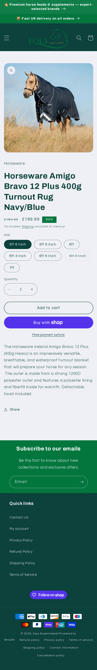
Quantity (11, 279)
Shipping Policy (22, 563)
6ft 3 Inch (17, 256)
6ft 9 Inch (80, 257)
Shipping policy (34, 647)
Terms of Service (23, 574)
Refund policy (29, 639)
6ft (71, 244)
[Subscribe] (81, 482)
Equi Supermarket (45, 633)
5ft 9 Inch (47, 244)
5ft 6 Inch (17, 244)
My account (19, 529)
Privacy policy (54, 639)
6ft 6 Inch (47, 256)
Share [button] (15, 409)
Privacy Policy (20, 540)
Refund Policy (20, 551)
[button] (6, 38)
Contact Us (18, 517)
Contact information (64, 647)
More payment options (48, 334)
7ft (11, 268)
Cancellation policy (51, 655)
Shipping (27, 226)
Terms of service (81, 639)
